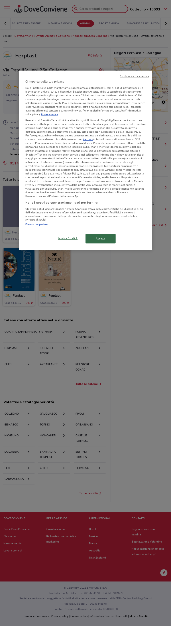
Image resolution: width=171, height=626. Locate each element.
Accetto (101, 238)
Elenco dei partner (36, 224)
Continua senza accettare (134, 76)
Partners (88, 139)
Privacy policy (49, 114)
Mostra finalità (68, 238)
